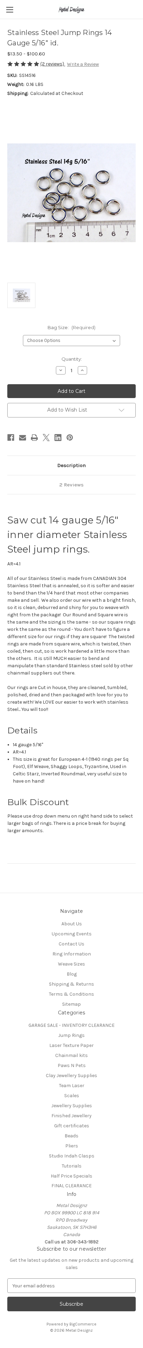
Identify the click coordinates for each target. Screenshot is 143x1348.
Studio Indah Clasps (71, 1156)
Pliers (71, 1146)
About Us (71, 924)
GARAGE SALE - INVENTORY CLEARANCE (71, 1025)
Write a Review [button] (83, 64)
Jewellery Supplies (71, 1106)
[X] (46, 437)
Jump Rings (71, 1035)
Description (71, 465)
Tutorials (72, 1166)
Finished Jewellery (71, 1116)
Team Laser (71, 1086)
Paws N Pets (72, 1065)
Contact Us (71, 944)
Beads (71, 1136)
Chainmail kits (71, 1055)
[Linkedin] (57, 437)
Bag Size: (71, 327)
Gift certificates (71, 1126)
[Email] (22, 437)
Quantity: (71, 359)
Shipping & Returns (71, 984)
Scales (71, 1096)
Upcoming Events (72, 934)
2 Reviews (71, 485)
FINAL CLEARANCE (71, 1186)
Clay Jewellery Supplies (71, 1075)
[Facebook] (10, 437)
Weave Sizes (71, 964)
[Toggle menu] (9, 9)
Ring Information (71, 954)
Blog (72, 974)
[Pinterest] (69, 437)
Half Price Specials (71, 1176)
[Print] (34, 437)
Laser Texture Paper (71, 1045)
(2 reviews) (52, 64)
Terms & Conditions (71, 994)
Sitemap (71, 1004)
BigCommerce (82, 1324)
